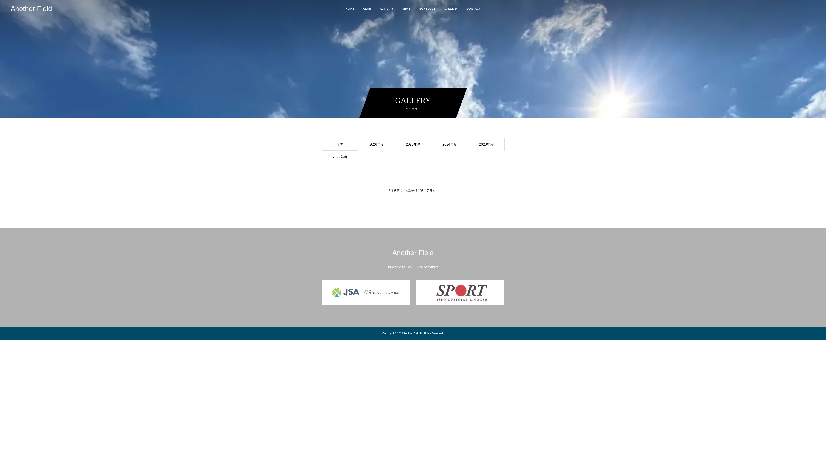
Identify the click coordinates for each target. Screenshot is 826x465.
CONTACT (473, 8)
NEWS (406, 8)
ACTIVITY (386, 8)
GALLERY (451, 8)
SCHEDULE (427, 8)
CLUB (367, 8)
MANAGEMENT (427, 267)
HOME (349, 8)
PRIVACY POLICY (400, 267)
